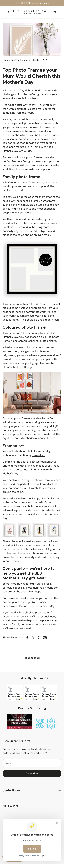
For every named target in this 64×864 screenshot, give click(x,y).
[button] (4, 12)
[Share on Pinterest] (39, 637)
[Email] (45, 637)
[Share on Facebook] (27, 637)
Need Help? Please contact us (31, 3)
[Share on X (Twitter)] (33, 637)
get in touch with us (32, 624)
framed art (38, 455)
